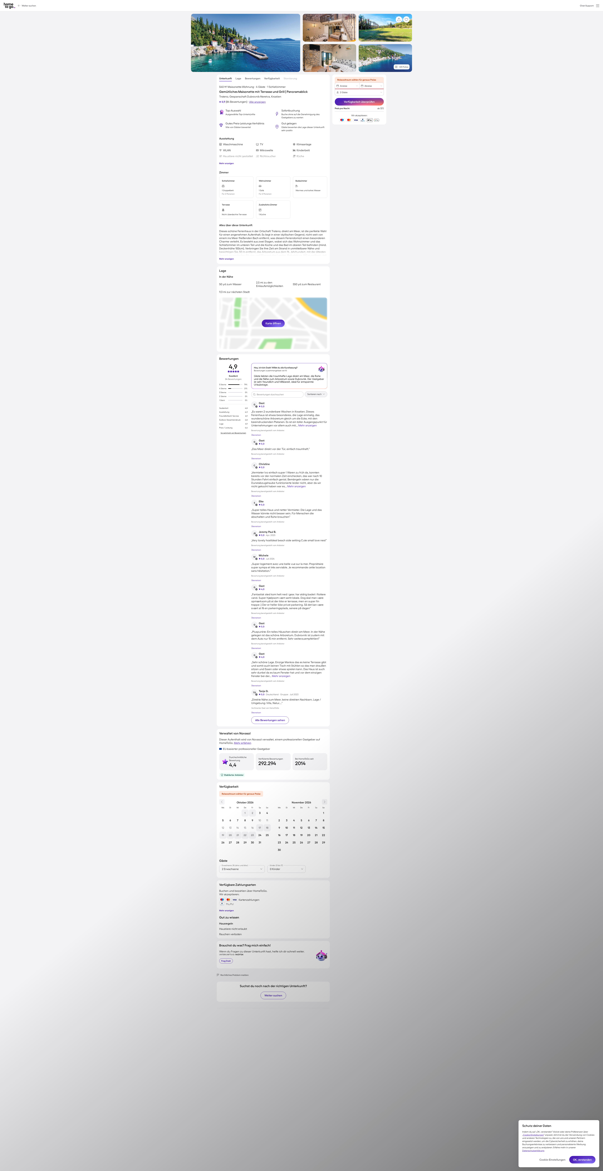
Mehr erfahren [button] (242, 742)
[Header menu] (597, 5)
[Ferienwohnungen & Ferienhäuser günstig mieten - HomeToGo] (9, 5)
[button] (597, 5)
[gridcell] (245, 813)
